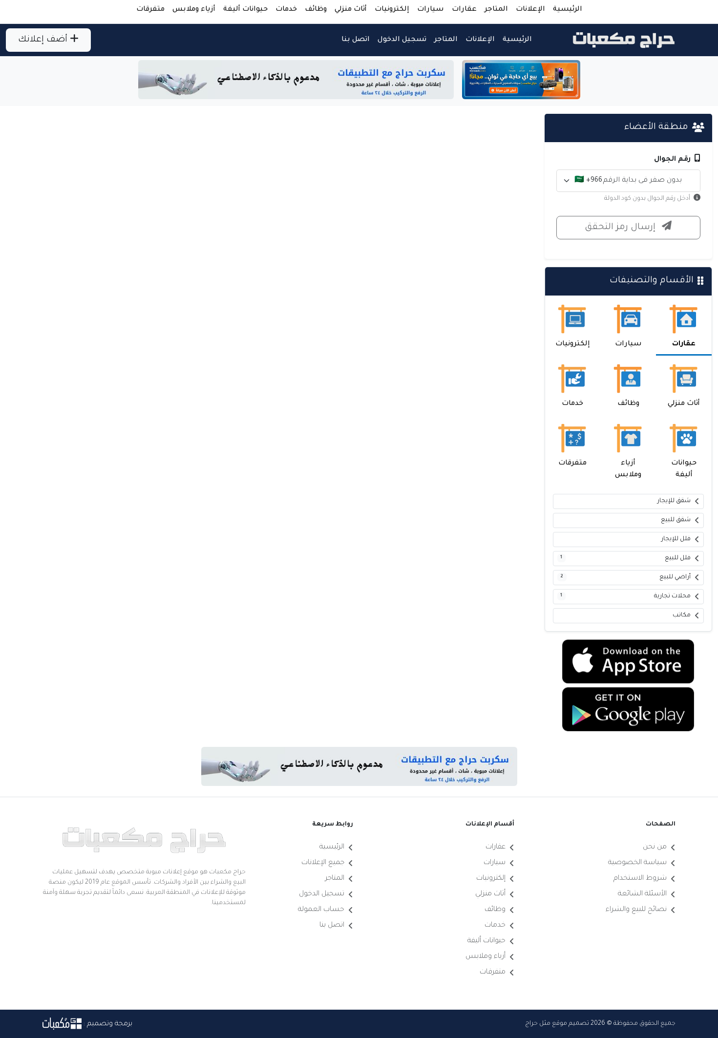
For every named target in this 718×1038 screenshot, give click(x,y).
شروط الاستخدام (640, 879)
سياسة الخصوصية (637, 863)
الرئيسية (567, 10)
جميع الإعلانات (322, 863)
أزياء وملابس (193, 10)
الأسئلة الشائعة (642, 894)
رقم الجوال (673, 160)
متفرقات (150, 10)
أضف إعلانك (44, 40)
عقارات (464, 10)
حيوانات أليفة (245, 10)
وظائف (316, 10)
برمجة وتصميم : (107, 1024)
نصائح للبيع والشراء (636, 910)
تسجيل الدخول (402, 40)
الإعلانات (530, 10)
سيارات (430, 10)
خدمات (286, 10)
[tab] (684, 326)
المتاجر (496, 10)
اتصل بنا (355, 40)
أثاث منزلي (351, 10)
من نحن (655, 847)
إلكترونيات (392, 10)
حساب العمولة (321, 910)
